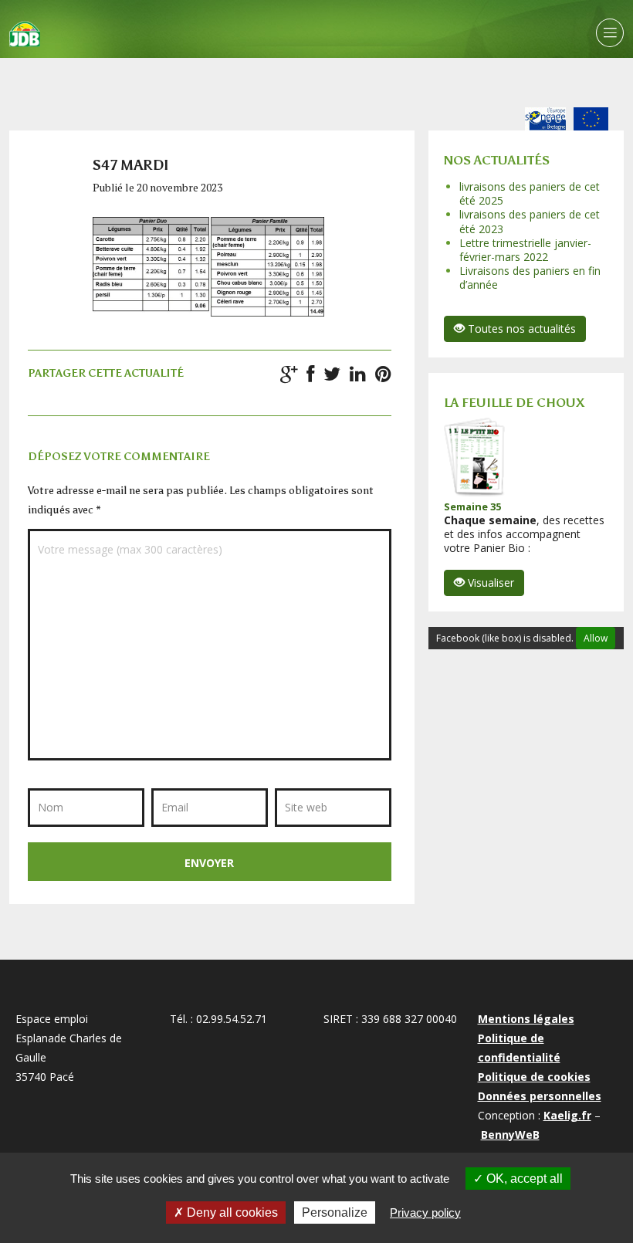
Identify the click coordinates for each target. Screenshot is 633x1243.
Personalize (334, 1212)
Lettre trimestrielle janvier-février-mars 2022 (525, 249)
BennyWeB (510, 1134)
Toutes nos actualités (520, 328)
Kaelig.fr (567, 1115)
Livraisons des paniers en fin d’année (530, 277)
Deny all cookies (231, 1212)
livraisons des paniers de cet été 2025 (529, 193)
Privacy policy (425, 1212)
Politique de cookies (534, 1076)
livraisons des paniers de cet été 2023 (529, 221)
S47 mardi (131, 165)
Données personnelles (539, 1096)
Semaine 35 (472, 506)
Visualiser (489, 582)
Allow (596, 638)
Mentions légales (526, 1018)
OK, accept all (523, 1178)
